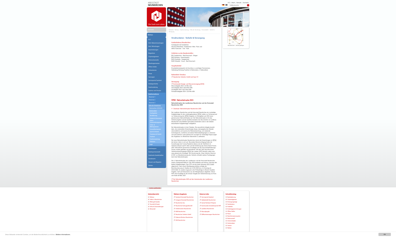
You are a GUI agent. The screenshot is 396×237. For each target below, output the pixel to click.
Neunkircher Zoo (180, 203)
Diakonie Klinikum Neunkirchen (184, 217)
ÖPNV (199, 114)
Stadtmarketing (153, 87)
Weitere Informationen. (63, 234)
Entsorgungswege (232, 202)
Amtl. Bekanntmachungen (155, 43)
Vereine (229, 225)
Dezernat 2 (152, 100)
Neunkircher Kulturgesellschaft (184, 205)
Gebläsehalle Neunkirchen (209, 200)
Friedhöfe (230, 206)
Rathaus (150, 35)
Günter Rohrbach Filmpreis (209, 203)
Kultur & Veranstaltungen (157, 206)
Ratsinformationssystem (233, 216)
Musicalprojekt (206, 211)
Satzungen (151, 77)
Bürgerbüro (151, 53)
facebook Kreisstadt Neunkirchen (185, 197)
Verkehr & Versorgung (156, 118)
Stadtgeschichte (153, 84)
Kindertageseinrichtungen (234, 209)
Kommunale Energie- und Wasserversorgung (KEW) (188, 84)
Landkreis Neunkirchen (208, 208)
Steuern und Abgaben (154, 162)
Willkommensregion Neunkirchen (211, 214)
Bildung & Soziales (155, 202)
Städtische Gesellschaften (155, 155)
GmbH (212, 164)
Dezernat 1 (152, 97)
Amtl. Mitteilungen (153, 46)
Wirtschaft (152, 209)
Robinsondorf (231, 218)
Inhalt (233, 3)
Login (151, 144)
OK (385, 234)
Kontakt (239, 3)
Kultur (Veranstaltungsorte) (156, 121)
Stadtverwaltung (153, 94)
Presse (150, 73)
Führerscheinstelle (153, 60)
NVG (208, 164)
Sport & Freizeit (154, 132)
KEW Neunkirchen (180, 211)
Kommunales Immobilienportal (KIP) (211, 205)
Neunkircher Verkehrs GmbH (183, 214)
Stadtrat (152, 136)
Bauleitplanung (231, 197)
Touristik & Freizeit (155, 204)
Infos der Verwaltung (155, 105)
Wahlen (150, 165)
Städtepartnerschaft (154, 152)
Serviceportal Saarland (154, 80)
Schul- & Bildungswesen (154, 126)
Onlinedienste (152, 70)
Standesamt (152, 159)
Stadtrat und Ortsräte (154, 90)
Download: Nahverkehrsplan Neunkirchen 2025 (187, 108)
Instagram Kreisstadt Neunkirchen (185, 200)
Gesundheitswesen (155, 129)
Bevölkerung (153, 115)
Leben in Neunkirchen (156, 199)
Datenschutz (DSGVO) (155, 108)
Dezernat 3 (152, 103)
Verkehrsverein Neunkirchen (183, 208)
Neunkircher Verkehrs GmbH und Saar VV (185, 77)
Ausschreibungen (153, 50)
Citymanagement (153, 56)
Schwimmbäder (231, 221)
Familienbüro (231, 204)
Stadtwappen (152, 148)
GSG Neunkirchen (180, 220)
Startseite (246, 3)
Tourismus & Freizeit (155, 134)
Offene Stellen (152, 67)
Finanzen (152, 141)
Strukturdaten (153, 110)
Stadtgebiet (153, 113)
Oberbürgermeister (154, 63)
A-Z (229, 3)
